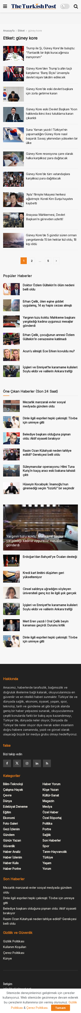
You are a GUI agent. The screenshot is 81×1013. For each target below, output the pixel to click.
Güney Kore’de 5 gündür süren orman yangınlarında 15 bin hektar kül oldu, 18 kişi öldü (51, 239)
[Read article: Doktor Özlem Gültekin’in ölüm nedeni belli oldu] (11, 289)
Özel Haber (50, 812)
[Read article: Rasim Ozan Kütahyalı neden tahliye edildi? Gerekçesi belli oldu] (11, 454)
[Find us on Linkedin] (37, 763)
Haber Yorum (51, 784)
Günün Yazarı (12, 840)
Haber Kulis (11, 863)
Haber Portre (12, 868)
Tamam (60, 1007)
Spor (46, 846)
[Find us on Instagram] (27, 763)
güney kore (35, 30)
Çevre (7, 795)
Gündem (9, 834)
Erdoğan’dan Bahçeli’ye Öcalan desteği (50, 556)
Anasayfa (9, 30)
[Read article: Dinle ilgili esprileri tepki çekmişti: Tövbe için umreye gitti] (11, 422)
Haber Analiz (12, 851)
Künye (7, 958)
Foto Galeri (10, 823)
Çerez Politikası (13, 953)
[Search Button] (76, 6)
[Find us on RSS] (47, 763)
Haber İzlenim (12, 857)
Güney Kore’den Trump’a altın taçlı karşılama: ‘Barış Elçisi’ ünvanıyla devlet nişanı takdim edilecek (49, 72)
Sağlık (47, 834)
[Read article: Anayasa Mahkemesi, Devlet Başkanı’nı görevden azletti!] (13, 220)
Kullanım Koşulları (14, 947)
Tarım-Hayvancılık (55, 851)
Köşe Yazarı (51, 789)
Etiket (21, 30)
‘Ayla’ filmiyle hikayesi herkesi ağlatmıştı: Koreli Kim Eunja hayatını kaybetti (49, 198)
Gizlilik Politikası (13, 941)
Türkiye (48, 857)
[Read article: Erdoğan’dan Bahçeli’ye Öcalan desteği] (11, 561)
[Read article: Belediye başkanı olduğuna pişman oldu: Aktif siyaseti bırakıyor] (11, 438)
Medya (47, 806)
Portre (47, 829)
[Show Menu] (5, 6)
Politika (47, 823)
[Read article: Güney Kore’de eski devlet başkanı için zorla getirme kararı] (13, 94)
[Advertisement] (40, 18)
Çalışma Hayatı (13, 789)
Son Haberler (52, 840)
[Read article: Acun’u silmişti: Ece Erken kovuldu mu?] (11, 355)
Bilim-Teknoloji (13, 784)
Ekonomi (9, 818)
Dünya (7, 801)
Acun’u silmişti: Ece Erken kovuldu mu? (49, 351)
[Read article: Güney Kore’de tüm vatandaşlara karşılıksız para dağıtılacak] (13, 179)
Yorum (47, 868)
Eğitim (7, 812)
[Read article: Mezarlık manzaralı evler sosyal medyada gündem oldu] (11, 406)
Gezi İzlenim (11, 829)
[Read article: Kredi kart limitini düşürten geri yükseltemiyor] (11, 577)
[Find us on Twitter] (17, 763)
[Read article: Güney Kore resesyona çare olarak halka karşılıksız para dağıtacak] (13, 159)
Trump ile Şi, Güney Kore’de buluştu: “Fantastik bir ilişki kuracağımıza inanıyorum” (50, 52)
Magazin (48, 801)
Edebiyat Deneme (15, 806)
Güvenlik (9, 846)
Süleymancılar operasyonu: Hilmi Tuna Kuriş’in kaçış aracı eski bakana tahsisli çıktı (49, 471)
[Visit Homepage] (33, 6)
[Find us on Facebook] (7, 763)
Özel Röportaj (52, 818)
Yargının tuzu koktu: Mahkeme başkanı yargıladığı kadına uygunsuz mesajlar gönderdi (49, 321)
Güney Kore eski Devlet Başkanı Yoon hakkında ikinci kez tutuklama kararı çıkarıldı (51, 113)
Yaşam (47, 863)
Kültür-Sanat (51, 795)
